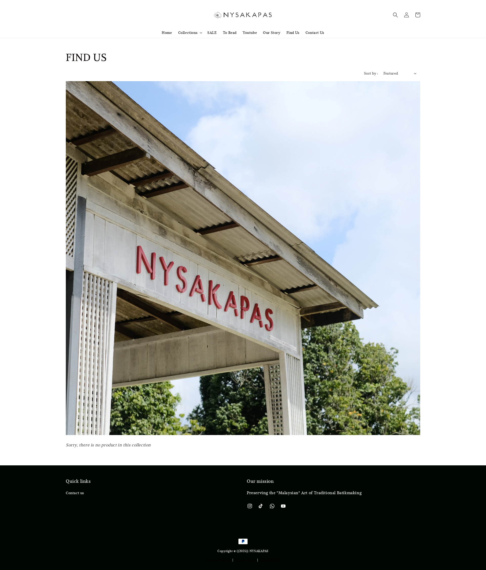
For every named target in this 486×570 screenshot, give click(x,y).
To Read (230, 32)
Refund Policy (269, 560)
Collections (188, 32)
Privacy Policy (245, 560)
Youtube (250, 32)
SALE (212, 32)
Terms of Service (218, 560)
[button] (395, 14)
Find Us (293, 32)
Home (167, 32)
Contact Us (315, 32)
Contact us (75, 493)
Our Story (271, 32)
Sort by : (371, 73)
